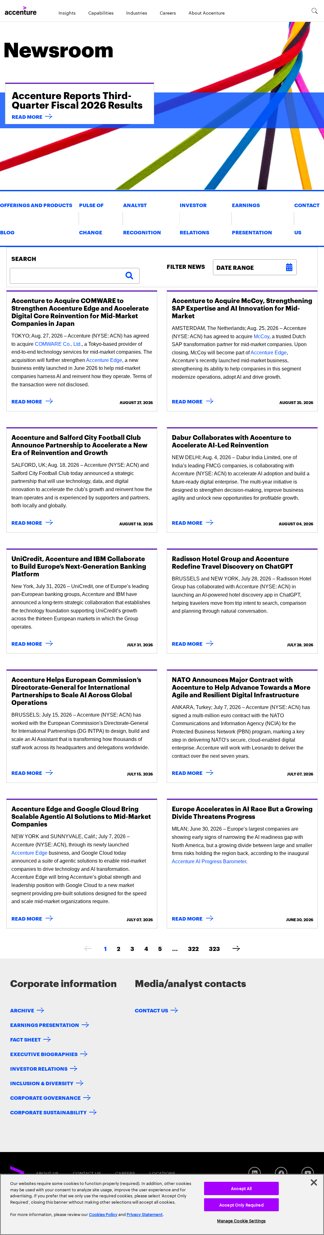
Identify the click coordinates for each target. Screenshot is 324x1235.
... (175, 948)
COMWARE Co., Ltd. (58, 344)
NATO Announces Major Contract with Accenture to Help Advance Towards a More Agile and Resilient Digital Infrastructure (241, 687)
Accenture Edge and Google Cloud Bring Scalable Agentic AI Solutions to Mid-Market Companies (81, 816)
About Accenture (207, 13)
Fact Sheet (25, 1039)
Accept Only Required (241, 1204)
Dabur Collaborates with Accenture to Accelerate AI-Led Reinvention (231, 441)
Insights (67, 13)
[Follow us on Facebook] (281, 1173)
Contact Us (151, 1010)
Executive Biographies (44, 1053)
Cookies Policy (103, 1214)
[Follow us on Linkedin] (254, 1173)
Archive (22, 1010)
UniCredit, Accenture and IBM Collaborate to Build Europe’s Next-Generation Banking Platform (78, 566)
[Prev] (87, 948)
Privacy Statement (145, 1214)
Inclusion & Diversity (41, 1082)
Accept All (241, 1188)
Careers (168, 13)
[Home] (20, 11)
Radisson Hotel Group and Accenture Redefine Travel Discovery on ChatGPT (232, 562)
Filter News (186, 266)
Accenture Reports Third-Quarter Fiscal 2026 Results (77, 99)
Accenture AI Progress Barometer (209, 861)
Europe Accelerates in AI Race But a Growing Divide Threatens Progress (242, 812)
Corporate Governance (45, 1097)
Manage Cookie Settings (241, 1220)
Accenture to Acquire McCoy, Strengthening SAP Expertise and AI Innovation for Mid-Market (242, 308)
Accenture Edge (104, 360)
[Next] (236, 948)
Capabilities (101, 13)
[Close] (314, 1182)
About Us (47, 1173)
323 (214, 948)
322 (193, 948)
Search (23, 258)
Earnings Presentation (44, 1024)
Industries (136, 13)
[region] (162, 1204)
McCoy (261, 336)
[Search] (315, 11)
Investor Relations (38, 1068)
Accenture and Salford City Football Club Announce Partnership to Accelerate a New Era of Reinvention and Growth (79, 445)
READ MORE (27, 116)
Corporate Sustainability (48, 1112)
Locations (162, 1173)
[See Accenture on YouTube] (308, 1173)
